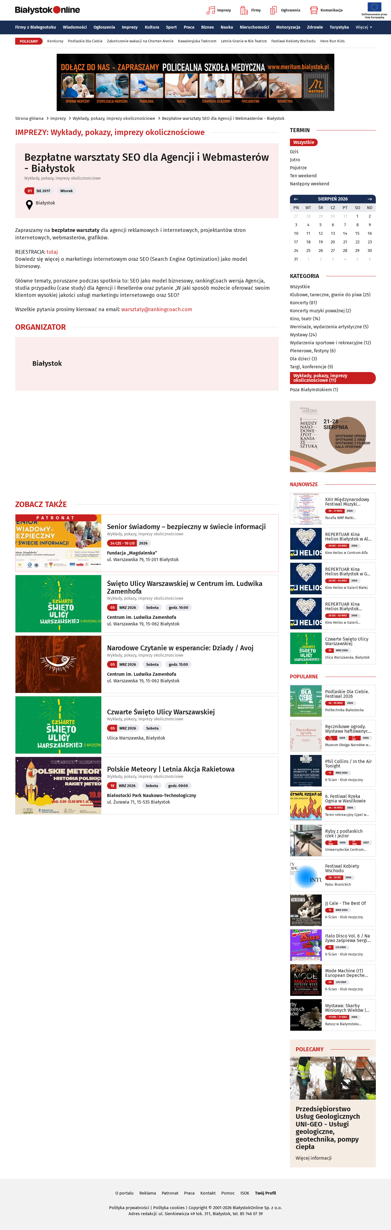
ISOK (244, 1193)
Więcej (362, 27)
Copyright (198, 1207)
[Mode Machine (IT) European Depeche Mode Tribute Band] (306, 980)
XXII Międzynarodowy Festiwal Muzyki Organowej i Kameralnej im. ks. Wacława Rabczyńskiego (347, 501)
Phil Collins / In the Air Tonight (348, 763)
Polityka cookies (169, 1207)
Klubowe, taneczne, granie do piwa (326, 294)
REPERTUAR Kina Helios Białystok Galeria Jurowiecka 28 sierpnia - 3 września (347, 606)
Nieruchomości (254, 27)
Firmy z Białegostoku (35, 27)
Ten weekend (303, 175)
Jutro (295, 159)
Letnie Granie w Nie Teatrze (244, 41)
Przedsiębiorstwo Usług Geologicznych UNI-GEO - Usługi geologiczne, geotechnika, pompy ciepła (328, 1127)
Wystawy (299, 334)
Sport (171, 27)
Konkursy (55, 41)
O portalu (124, 1193)
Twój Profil (265, 1193)
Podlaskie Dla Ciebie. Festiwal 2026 (347, 694)
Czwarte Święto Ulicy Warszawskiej (161, 712)
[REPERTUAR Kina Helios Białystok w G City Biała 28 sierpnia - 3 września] (306, 578)
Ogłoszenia (290, 10)
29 (357, 250)
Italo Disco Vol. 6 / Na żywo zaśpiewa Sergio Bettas (347, 938)
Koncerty (299, 302)
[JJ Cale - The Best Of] (306, 910)
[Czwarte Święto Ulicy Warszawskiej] (306, 648)
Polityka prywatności (129, 1207)
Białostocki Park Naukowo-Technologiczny (151, 795)
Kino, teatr (301, 318)
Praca (189, 27)
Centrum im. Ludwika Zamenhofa (141, 617)
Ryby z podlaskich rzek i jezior (344, 833)
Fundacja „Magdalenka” (132, 553)
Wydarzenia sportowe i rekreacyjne (326, 342)
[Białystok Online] (47, 10)
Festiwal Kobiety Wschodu (293, 41)
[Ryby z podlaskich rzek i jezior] (306, 840)
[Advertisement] (147, 445)
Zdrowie (315, 27)
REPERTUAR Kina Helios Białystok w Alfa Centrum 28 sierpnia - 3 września (348, 536)
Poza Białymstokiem (311, 389)
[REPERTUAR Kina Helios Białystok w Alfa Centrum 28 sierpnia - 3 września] (306, 543)
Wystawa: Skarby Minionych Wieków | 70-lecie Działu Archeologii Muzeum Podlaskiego (346, 1008)
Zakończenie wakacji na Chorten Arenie (140, 41)
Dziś (294, 151)
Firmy (256, 10)
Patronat (170, 1193)
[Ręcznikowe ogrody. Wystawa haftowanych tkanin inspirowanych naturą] (306, 736)
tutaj (52, 252)
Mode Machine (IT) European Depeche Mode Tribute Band (345, 973)
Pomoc (228, 1193)
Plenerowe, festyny (309, 350)
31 (296, 259)
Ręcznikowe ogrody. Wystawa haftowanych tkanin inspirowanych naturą (348, 729)
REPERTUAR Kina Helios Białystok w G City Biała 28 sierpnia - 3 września (347, 571)
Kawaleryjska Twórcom (197, 41)
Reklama (147, 1193)
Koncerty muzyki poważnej (317, 310)
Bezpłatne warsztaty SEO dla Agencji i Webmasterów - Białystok (223, 118)
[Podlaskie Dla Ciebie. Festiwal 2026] (306, 701)
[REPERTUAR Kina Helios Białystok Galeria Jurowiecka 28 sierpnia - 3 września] (306, 613)
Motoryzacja (288, 27)
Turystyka (339, 27)
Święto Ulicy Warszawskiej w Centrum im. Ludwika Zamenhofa (184, 587)
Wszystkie (303, 142)
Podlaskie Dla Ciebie (85, 41)
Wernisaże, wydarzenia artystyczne (326, 326)
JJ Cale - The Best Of (345, 903)
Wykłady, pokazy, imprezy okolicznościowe (114, 118)
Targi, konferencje (308, 366)
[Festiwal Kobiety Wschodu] (306, 875)
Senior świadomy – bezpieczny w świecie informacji (186, 526)
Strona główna (29, 118)
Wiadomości (75, 27)
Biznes (207, 27)
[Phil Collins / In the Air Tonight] (306, 770)
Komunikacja (332, 10)
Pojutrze (298, 167)
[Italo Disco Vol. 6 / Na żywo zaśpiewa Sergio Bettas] (306, 945)
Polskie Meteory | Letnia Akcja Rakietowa (171, 769)
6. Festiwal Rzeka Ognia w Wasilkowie (345, 798)
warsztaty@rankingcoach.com (156, 309)
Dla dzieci (300, 358)
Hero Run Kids (332, 41)
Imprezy (224, 10)
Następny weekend (309, 183)
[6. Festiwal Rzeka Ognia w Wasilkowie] (306, 805)
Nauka (227, 27)
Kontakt (208, 1193)
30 (370, 250)
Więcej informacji (314, 1158)
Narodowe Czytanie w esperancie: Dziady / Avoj (180, 648)
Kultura (152, 27)
